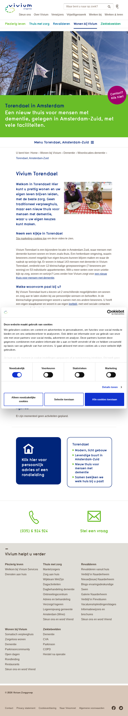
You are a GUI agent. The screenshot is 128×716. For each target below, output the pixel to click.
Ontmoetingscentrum (55, 594)
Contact (9, 708)
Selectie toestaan (64, 399)
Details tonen (110, 387)
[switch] (48, 374)
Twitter (121, 708)
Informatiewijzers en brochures (93, 612)
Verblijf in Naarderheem (95, 574)
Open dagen (12, 654)
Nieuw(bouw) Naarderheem (97, 579)
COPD (47, 649)
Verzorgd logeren (53, 604)
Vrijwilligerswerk (76, 14)
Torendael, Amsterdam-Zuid (66, 142)
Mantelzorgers (51, 569)
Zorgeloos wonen (15, 639)
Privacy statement (25, 708)
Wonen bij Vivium (85, 24)
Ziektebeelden (111, 24)
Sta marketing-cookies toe (31, 238)
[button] (117, 6)
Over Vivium (41, 14)
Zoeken (109, 6)
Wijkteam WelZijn (53, 579)
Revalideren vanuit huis (95, 569)
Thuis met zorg (39, 24)
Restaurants (12, 664)
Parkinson (49, 644)
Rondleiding (12, 659)
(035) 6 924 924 (34, 530)
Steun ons (25, 14)
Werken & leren (114, 14)
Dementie (69, 152)
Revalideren (61, 24)
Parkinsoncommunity (17, 649)
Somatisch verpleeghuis (19, 634)
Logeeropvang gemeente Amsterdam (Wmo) (58, 612)
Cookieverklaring (47, 708)
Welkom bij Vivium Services (21, 569)
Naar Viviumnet (68, 708)
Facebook (114, 708)
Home (34, 152)
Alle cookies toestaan (104, 399)
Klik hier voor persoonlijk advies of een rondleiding (35, 467)
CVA (45, 639)
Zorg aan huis (51, 574)
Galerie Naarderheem (94, 594)
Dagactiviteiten (52, 584)
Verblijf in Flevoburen (93, 599)
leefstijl (73, 304)
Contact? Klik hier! (117, 95)
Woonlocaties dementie (91, 152)
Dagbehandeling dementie (58, 589)
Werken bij (95, 14)
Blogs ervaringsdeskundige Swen (97, 587)
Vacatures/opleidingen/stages (98, 604)
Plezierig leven (15, 24)
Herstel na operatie (54, 654)
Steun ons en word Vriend (58, 619)
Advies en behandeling (56, 599)
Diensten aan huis (15, 574)
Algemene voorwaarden (91, 708)
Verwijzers (57, 14)
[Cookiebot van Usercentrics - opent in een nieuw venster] (109, 312)
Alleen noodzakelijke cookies (24, 399)
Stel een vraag (94, 530)
